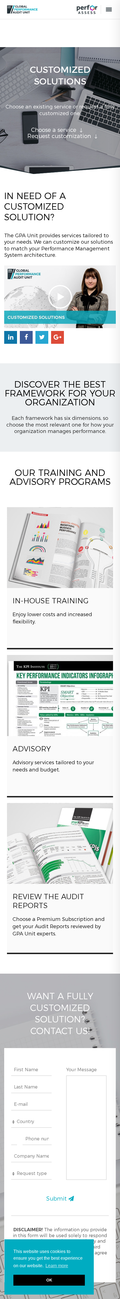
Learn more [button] (56, 1265)
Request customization (59, 136)
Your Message (81, 1069)
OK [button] (49, 1280)
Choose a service (53, 130)
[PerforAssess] (87, 9)
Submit (57, 1198)
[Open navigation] (108, 9)
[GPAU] (40, 9)
